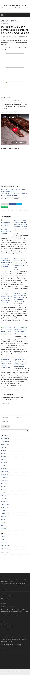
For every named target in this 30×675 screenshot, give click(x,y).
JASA (7, 20)
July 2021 (3, 450)
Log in (2, 539)
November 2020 (5, 474)
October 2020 (4, 477)
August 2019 (4, 516)
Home (2, 20)
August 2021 (4, 447)
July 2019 (3, 519)
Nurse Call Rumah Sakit (7, 595)
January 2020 (4, 501)
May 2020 (3, 492)
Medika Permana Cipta (15, 5)
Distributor (12, 20)
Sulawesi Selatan (6, 37)
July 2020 (3, 486)
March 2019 (4, 528)
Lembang (14, 36)
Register (3, 536)
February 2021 (4, 465)
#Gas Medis (13, 210)
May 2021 (3, 456)
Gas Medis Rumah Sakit (7, 593)
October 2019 (4, 510)
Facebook (13, 204)
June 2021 (3, 453)
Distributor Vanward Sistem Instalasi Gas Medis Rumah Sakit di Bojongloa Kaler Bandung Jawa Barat (20, 297)
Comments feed (5, 545)
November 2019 (5, 507)
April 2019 (3, 525)
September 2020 (5, 480)
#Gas (7, 210)
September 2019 (5, 513)
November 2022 (5, 441)
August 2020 (4, 483)
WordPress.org (4, 548)
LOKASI (20, 36)
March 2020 (4, 498)
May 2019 (3, 522)
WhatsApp (5, 206)
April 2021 (3, 459)
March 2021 (4, 462)
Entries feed (4, 542)
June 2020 (3, 489)
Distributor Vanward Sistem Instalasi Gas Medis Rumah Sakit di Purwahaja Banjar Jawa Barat (21, 263)
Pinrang (24, 36)
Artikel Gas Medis (5, 598)
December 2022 (5, 438)
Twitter (19, 204)
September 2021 (5, 444)
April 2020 (3, 495)
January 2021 (4, 468)
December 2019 (5, 504)
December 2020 (5, 471)
